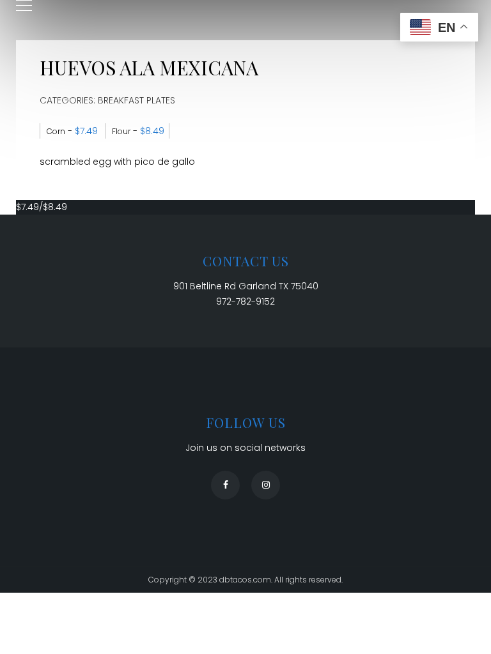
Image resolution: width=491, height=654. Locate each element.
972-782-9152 (245, 301)
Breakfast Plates (136, 100)
